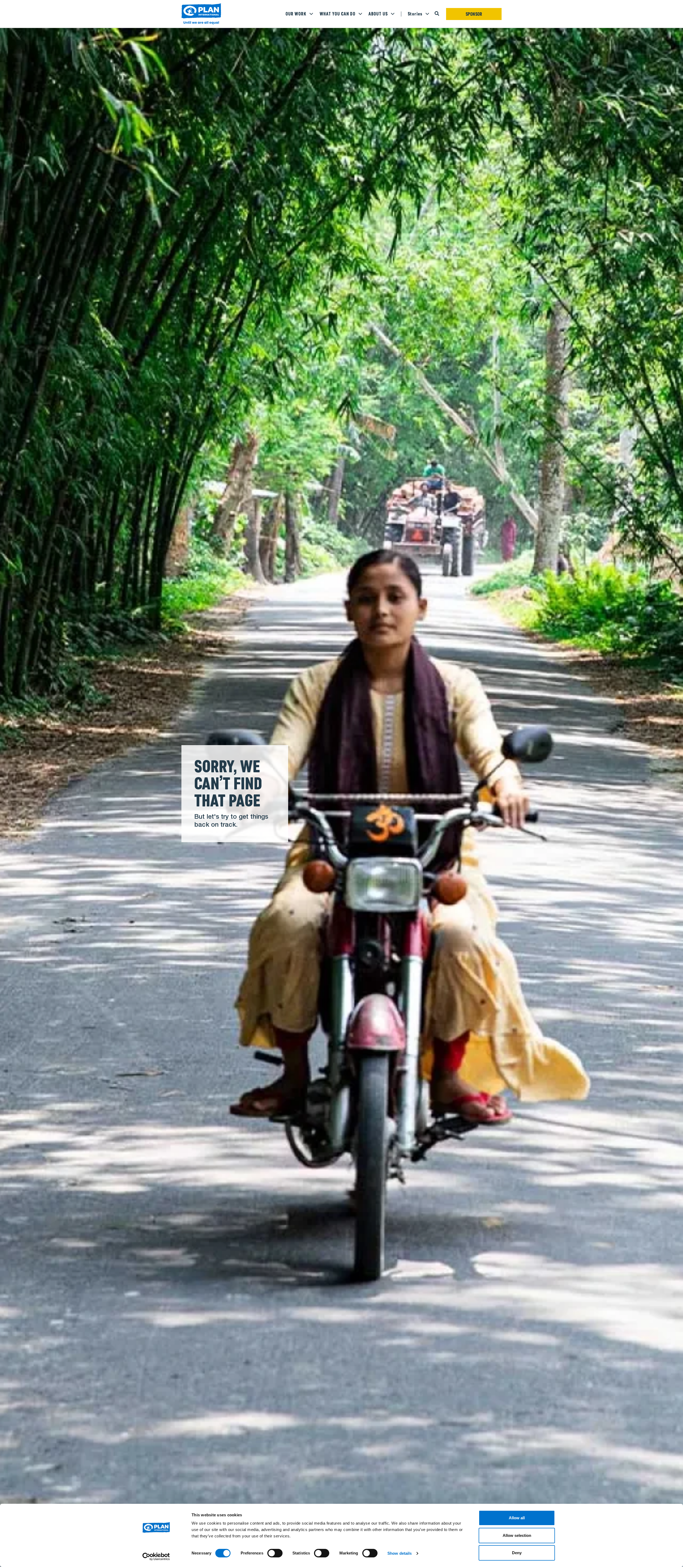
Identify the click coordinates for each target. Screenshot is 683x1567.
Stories (415, 14)
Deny (517, 1552)
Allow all (517, 1518)
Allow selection (517, 1535)
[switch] (275, 1553)
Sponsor (474, 14)
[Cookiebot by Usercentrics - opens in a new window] (156, 1557)
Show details (399, 1553)
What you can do (337, 14)
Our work (295, 14)
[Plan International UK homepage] (201, 14)
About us (378, 14)
